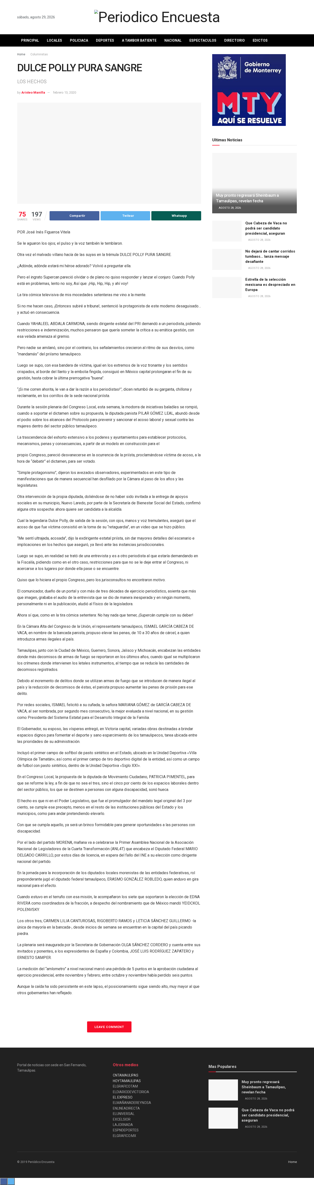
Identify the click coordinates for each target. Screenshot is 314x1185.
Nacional (173, 40)
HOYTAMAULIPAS (127, 1081)
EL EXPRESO (122, 1097)
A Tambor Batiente (139, 40)
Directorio (234, 40)
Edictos (260, 40)
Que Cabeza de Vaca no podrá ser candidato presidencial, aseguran (266, 228)
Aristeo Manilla (33, 92)
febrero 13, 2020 (64, 92)
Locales (54, 40)
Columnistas (39, 54)
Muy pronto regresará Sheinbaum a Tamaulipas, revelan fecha (264, 1087)
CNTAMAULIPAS (125, 1075)
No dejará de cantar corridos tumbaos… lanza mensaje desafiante (270, 256)
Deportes (105, 40)
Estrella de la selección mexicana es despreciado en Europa (270, 284)
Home (21, 54)
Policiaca (79, 40)
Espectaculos (202, 40)
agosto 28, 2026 (229, 207)
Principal (30, 40)
